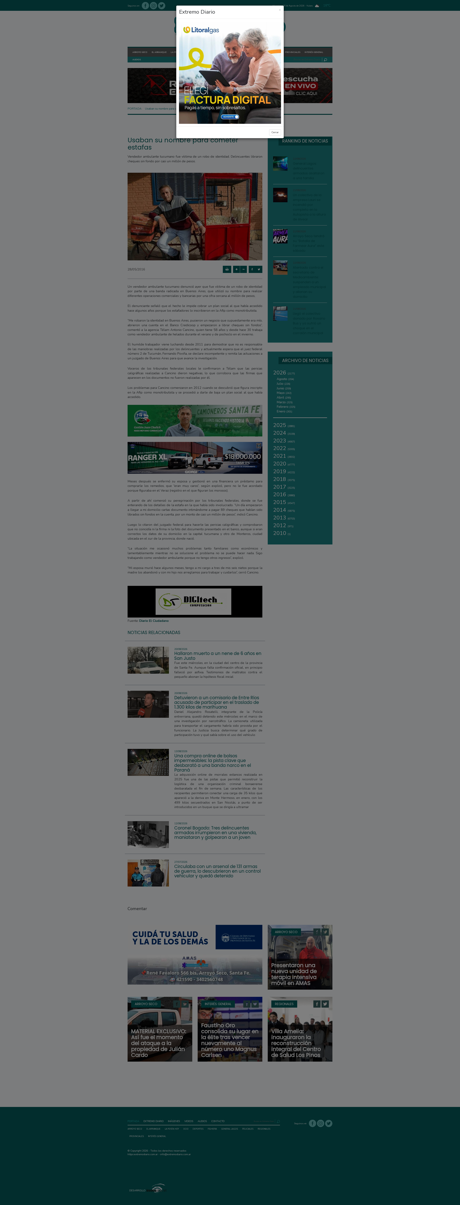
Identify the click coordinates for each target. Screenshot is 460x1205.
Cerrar (275, 132)
